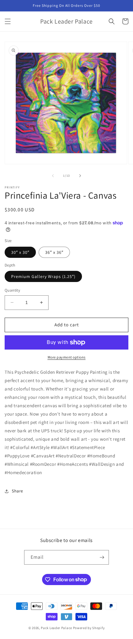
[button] (8, 21)
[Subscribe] (102, 557)
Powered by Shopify (89, 628)
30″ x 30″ (20, 252)
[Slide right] (80, 176)
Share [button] (17, 491)
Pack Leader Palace (56, 628)
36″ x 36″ (54, 252)
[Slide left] (53, 176)
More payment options (67, 357)
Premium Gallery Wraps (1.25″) (43, 276)
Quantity (12, 290)
